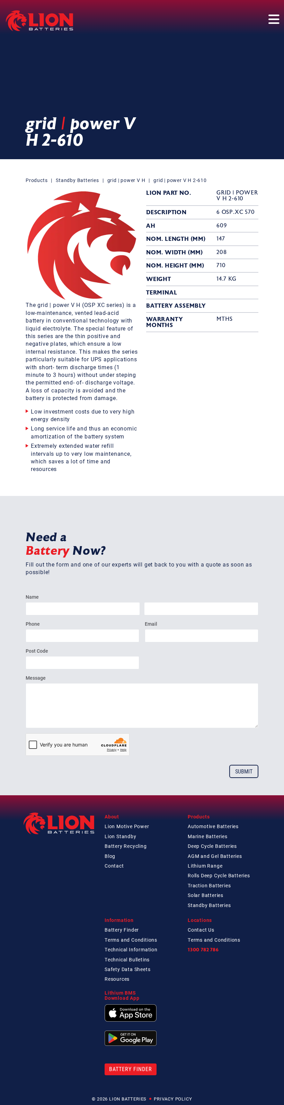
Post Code (37, 650)
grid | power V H (126, 180)
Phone (33, 624)
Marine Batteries (208, 836)
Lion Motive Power (127, 826)
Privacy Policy (173, 1099)
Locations (200, 920)
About (112, 816)
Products (36, 180)
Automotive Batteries (213, 826)
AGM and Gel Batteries (215, 856)
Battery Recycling (126, 846)
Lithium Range (205, 865)
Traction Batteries (209, 885)
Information (119, 920)
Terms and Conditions (131, 939)
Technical (131, 949)
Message (36, 677)
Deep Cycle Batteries (212, 846)
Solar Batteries (205, 895)
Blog (110, 856)
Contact (114, 865)
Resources (117, 979)
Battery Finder (122, 929)
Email (151, 624)
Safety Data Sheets (127, 969)
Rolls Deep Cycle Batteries (219, 875)
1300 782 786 (203, 949)
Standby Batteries (77, 180)
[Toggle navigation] (273, 18)
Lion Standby (120, 836)
